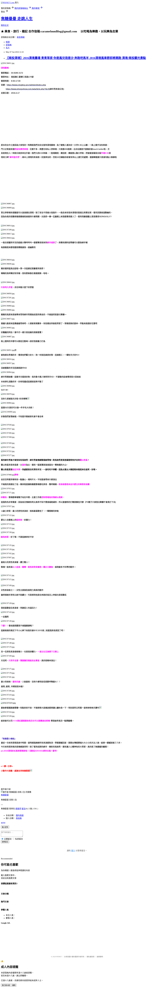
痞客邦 (18, 809)
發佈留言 (5, 842)
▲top (3, 822)
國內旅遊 (20, 815)
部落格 (9, 45)
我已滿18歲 (6, 985)
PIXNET (59, 957)
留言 (24, 809)
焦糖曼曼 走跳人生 (17, 18)
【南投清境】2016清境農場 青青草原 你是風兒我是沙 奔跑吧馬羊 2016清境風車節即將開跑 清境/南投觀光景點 (76, 58)
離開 (13, 985)
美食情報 (21, 37)
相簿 (8, 42)
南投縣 (19, 818)
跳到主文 (5, 25)
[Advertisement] (73, 176)
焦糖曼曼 (5, 795)
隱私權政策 (90, 957)
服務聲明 (100, 957)
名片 (8, 48)
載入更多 (5, 827)
